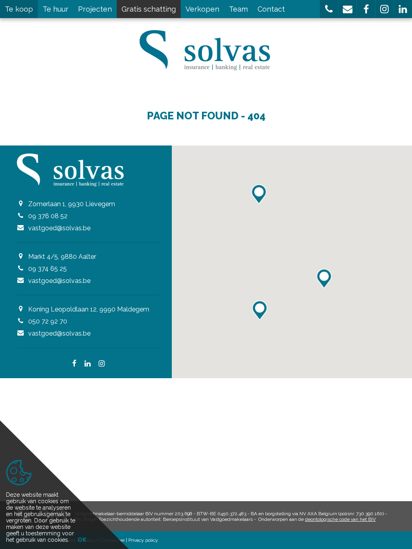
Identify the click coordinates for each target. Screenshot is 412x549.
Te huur (55, 9)
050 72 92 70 (47, 321)
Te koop (19, 9)
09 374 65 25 (47, 268)
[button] (329, 9)
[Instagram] (102, 364)
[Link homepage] (206, 50)
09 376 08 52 (48, 216)
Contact (271, 9)
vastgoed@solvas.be (59, 228)
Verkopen (202, 9)
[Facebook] (74, 364)
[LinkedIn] (87, 364)
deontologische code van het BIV (340, 519)
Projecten (95, 9)
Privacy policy (143, 540)
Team (238, 9)
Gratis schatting (149, 9)
